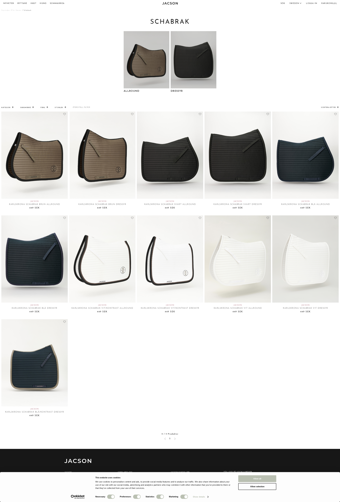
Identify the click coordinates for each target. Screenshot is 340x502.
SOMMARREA (57, 3)
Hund (43, 3)
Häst (34, 3)
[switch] (137, 497)
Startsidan (5, 10)
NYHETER (8, 3)
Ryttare (22, 3)
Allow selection (257, 486)
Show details (199, 497)
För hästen (16, 10)
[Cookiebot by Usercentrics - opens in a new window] (77, 497)
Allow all (257, 479)
